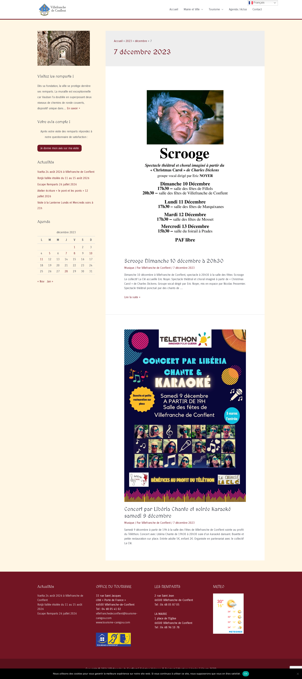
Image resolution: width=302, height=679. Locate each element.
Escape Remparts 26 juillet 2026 (57, 184)
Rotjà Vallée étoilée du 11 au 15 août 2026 (63, 178)
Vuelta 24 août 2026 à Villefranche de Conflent (65, 171)
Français (258, 2)
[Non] (297, 674)
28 (66, 271)
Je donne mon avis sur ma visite (59, 148)
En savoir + (73, 108)
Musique (129, 267)
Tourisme (214, 9)
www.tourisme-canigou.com (113, 622)
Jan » (50, 281)
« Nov (40, 281)
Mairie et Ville (192, 9)
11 (41, 259)
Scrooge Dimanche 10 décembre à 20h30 (174, 261)
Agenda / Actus (238, 9)
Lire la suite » (132, 297)
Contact (257, 9)
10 (90, 253)
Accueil (174, 9)
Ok (245, 673)
